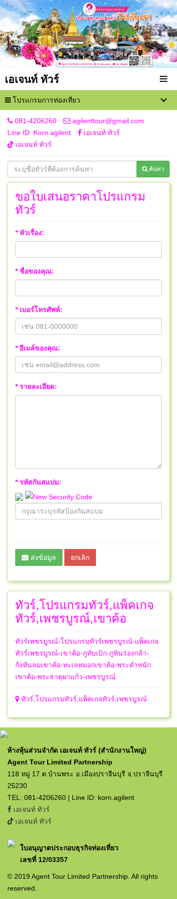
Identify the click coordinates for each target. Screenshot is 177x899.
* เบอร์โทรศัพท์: (38, 309)
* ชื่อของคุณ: (34, 271)
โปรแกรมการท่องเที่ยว (45, 100)
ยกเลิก (80, 557)
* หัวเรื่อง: (29, 233)
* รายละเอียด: (36, 386)
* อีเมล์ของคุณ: (37, 348)
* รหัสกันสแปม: (38, 482)
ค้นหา (156, 169)
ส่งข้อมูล (42, 557)
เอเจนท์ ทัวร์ (101, 133)
